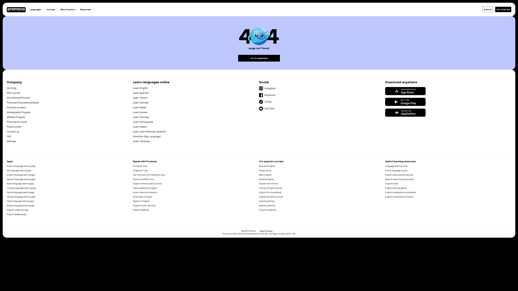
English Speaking (141, 209)
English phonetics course (271, 196)
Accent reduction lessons (145, 192)
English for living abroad (270, 192)
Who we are (13, 92)
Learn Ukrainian (141, 141)
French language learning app (20, 192)
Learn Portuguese (143, 121)
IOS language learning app (19, 170)
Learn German (141, 102)
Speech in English (141, 201)
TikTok (268, 101)
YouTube (269, 108)
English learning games (396, 188)
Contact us (13, 131)
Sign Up (488, 9)
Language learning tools (396, 166)
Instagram (270, 88)
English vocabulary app (17, 209)
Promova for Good (17, 121)
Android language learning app (21, 166)
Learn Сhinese (141, 117)
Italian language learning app (20, 201)
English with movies (268, 183)
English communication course (147, 183)
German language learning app (21, 196)
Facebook (269, 95)
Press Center (14, 126)
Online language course (396, 170)
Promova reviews (16, 107)
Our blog (11, 88)
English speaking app (17, 214)
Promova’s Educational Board (23, 102)
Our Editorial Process (18, 97)
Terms (262, 231)
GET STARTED (503, 9)
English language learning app (21, 174)
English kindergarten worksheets (400, 192)
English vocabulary (268, 209)
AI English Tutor (140, 166)
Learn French (140, 97)
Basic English (265, 174)
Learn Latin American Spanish (149, 131)
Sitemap (11, 141)
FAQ (9, 136)
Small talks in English (142, 196)
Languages (35, 9)
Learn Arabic (140, 126)
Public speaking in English (145, 188)
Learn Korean (140, 112)
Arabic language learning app (20, 183)
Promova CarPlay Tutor (143, 179)
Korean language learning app (20, 205)
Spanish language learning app (21, 179)
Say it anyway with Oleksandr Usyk (149, 174)
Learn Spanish (141, 92)
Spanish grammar (267, 205)
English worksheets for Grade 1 (399, 196)
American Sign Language (147, 136)
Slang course (265, 170)
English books (391, 183)
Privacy (269, 231)
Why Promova (67, 9)
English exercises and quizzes (399, 174)
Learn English (140, 88)
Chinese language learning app (21, 188)
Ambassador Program (19, 112)
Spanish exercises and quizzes (399, 179)
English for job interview (144, 205)
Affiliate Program (16, 117)
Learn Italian (139, 107)
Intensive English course (270, 188)
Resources (85, 9)
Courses (50, 9)
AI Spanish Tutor (140, 170)
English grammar (267, 201)
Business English (267, 166)
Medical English (266, 179)
